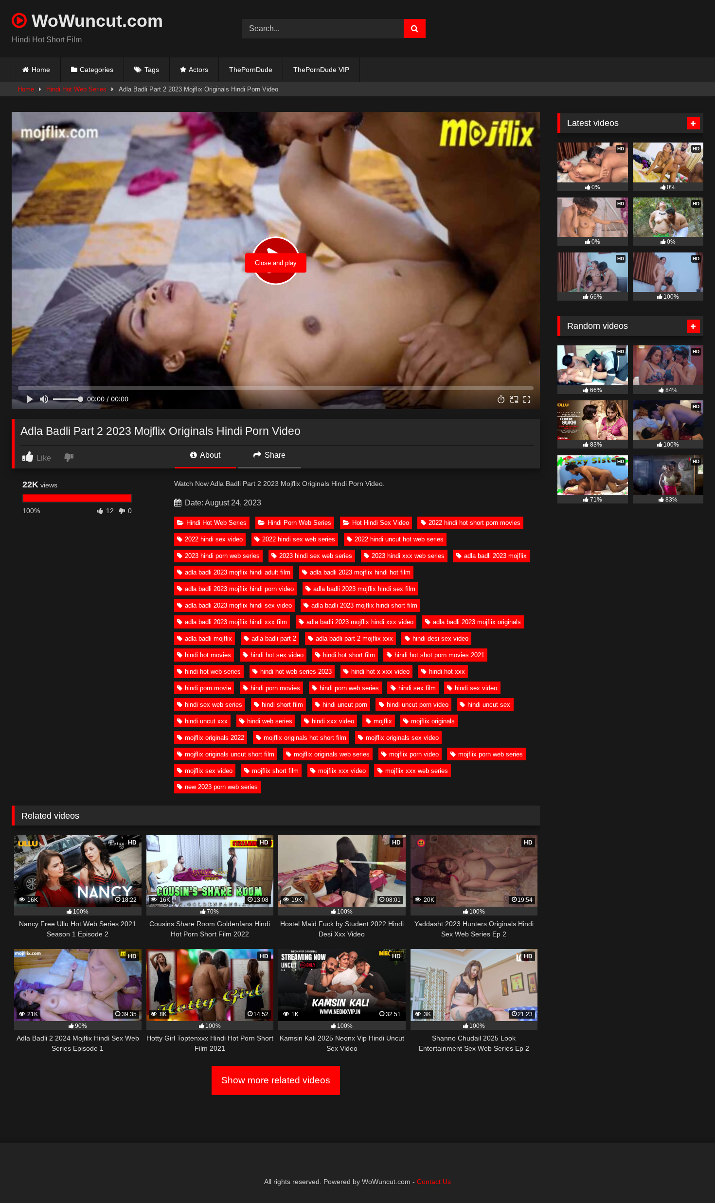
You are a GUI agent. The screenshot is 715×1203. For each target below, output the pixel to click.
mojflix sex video (208, 770)
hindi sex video (476, 688)
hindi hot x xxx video (380, 671)
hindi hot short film (349, 655)
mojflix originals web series (332, 754)
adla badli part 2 (273, 638)
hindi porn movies (275, 688)
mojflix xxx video (342, 770)
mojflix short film (275, 770)
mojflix (383, 721)
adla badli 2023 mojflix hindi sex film (364, 589)
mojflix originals (433, 721)
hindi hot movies (208, 655)
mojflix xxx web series (416, 770)
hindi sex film (417, 688)
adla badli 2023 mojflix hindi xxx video (359, 622)
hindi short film (282, 704)
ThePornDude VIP (321, 69)
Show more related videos (275, 1080)
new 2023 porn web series (221, 786)
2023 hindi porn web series (222, 555)
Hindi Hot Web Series (76, 89)
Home (41, 69)
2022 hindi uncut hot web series (399, 539)
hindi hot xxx (447, 671)
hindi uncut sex (488, 704)
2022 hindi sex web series (298, 539)
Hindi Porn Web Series (299, 522)
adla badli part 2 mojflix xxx (354, 638)
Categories (96, 69)
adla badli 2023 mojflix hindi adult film (237, 572)
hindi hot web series (213, 671)
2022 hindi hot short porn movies (474, 522)
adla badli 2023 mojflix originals (477, 622)
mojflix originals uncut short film (229, 754)
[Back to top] (685, 1174)
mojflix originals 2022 (214, 737)
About (209, 455)
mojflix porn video (414, 754)
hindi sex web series (213, 704)
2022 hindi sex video (214, 539)
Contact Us (434, 1181)
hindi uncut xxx (206, 721)
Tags (151, 69)
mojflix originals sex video (402, 737)
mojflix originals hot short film (305, 737)
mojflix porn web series (490, 754)
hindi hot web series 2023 (296, 671)
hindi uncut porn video (417, 704)
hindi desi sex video (440, 638)
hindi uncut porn (344, 704)
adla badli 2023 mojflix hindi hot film (360, 572)
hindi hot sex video (277, 655)
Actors (198, 69)
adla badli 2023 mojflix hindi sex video (238, 605)
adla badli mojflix (208, 638)
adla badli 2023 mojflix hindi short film (364, 605)
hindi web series (269, 721)
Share (274, 455)
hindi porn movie (208, 688)
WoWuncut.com (95, 21)
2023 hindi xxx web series (408, 555)
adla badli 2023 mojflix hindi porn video (239, 589)
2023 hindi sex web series (315, 555)
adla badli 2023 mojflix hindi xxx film (236, 622)
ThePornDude (250, 69)
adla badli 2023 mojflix (495, 555)
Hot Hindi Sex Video (380, 522)
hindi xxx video (333, 721)
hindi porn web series (349, 688)
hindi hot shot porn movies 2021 (439, 655)
